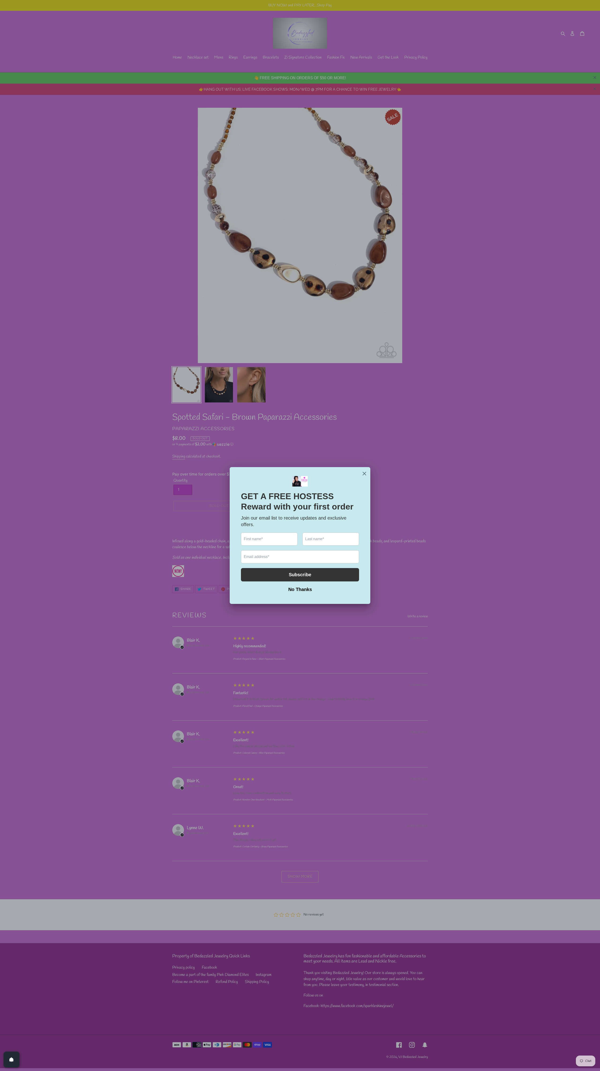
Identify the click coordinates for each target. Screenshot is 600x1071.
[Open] (11, 1059)
